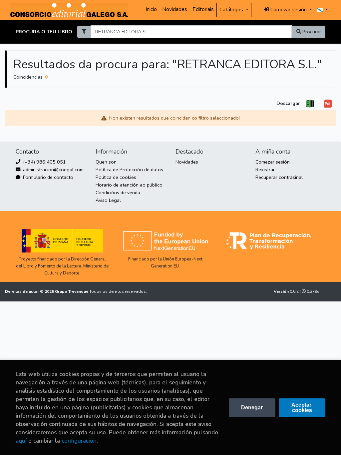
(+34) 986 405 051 (44, 162)
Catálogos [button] (231, 9)
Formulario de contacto (47, 177)
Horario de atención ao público (129, 185)
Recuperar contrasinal (279, 177)
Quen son (106, 162)
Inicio (151, 9)
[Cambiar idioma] (323, 10)
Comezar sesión (272, 162)
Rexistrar (265, 169)
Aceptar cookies (302, 407)
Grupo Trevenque (72, 291)
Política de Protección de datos (129, 169)
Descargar (288, 103)
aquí (21, 441)
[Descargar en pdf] (327, 103)
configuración (79, 441)
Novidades (174, 9)
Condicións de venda (118, 192)
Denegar (252, 407)
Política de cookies (116, 177)
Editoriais (203, 9)
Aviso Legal (108, 200)
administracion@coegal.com (53, 169)
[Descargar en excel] (309, 103)
